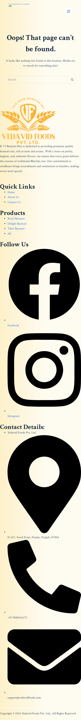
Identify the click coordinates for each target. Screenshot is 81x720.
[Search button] (72, 79)
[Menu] (68, 11)
